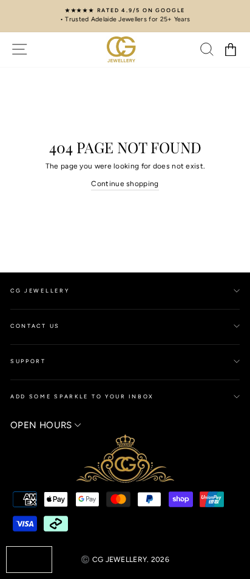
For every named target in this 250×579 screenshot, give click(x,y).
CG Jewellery (39, 290)
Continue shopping (124, 183)
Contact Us (35, 325)
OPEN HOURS (42, 425)
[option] (125, 15)
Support (28, 361)
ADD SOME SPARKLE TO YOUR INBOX (82, 396)
